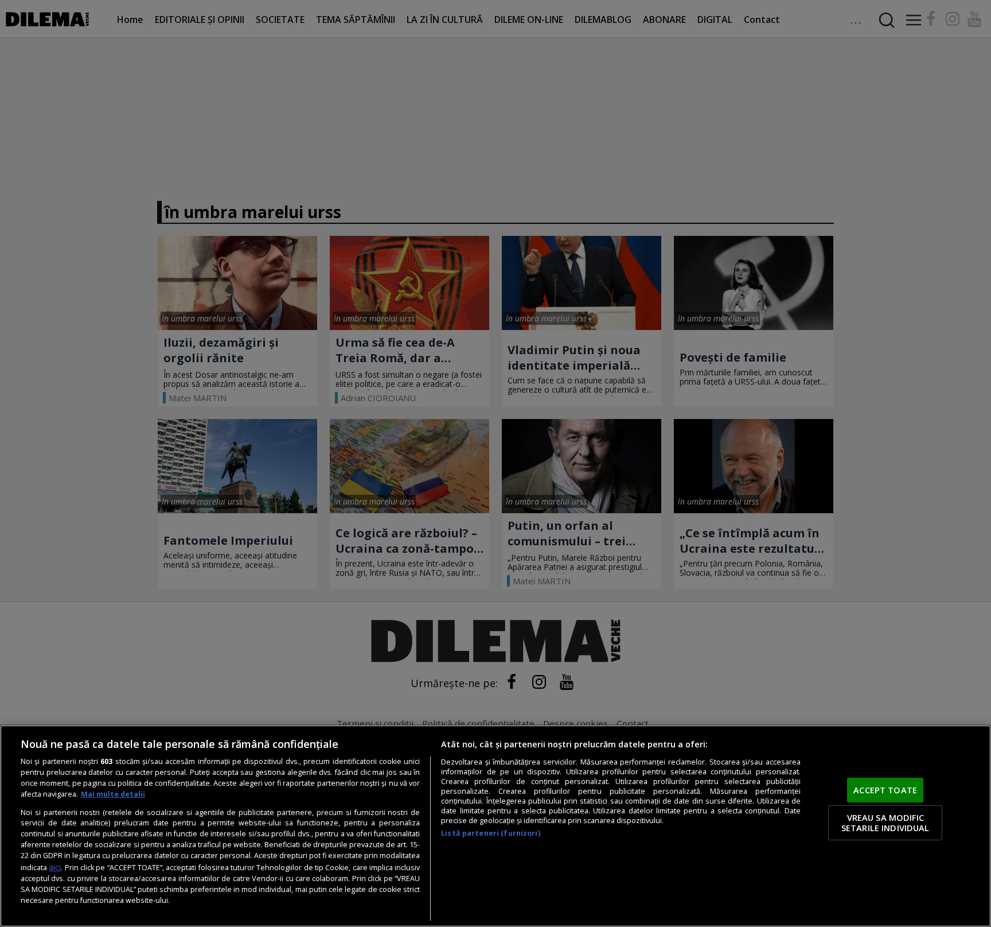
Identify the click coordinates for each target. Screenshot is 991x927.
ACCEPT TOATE (885, 790)
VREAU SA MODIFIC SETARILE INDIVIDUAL (885, 822)
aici (55, 867)
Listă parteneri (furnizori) (490, 833)
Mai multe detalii (113, 794)
